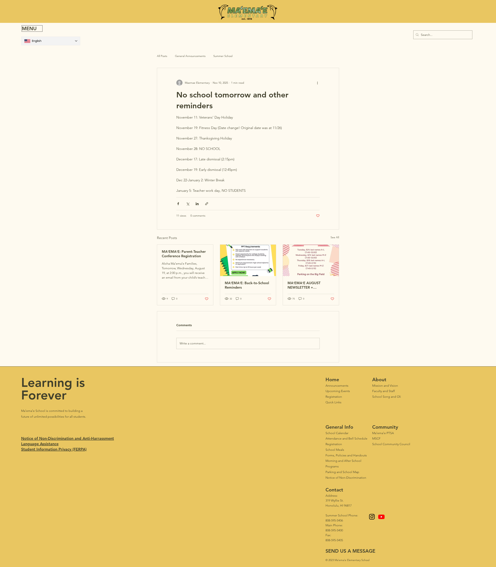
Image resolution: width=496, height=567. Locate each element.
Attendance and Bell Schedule (346, 438)
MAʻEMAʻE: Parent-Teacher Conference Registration (184, 253)
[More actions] (317, 82)
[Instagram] (372, 517)
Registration (334, 444)
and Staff (383, 391)
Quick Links (333, 402)
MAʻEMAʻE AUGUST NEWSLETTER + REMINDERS (304, 285)
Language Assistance (40, 443)
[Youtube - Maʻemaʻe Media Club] (381, 517)
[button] (32, 28)
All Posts (162, 56)
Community (385, 427)
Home (332, 379)
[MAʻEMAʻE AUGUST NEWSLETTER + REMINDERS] (311, 260)
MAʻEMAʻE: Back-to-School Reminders (247, 285)
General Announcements (190, 56)
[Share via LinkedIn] (197, 204)
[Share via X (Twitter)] (187, 204)
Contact (334, 490)
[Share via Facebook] (178, 204)
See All (335, 237)
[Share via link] (206, 204)
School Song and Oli (386, 396)
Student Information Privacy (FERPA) (54, 449)
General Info (339, 427)
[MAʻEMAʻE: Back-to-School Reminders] (248, 260)
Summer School (222, 56)
